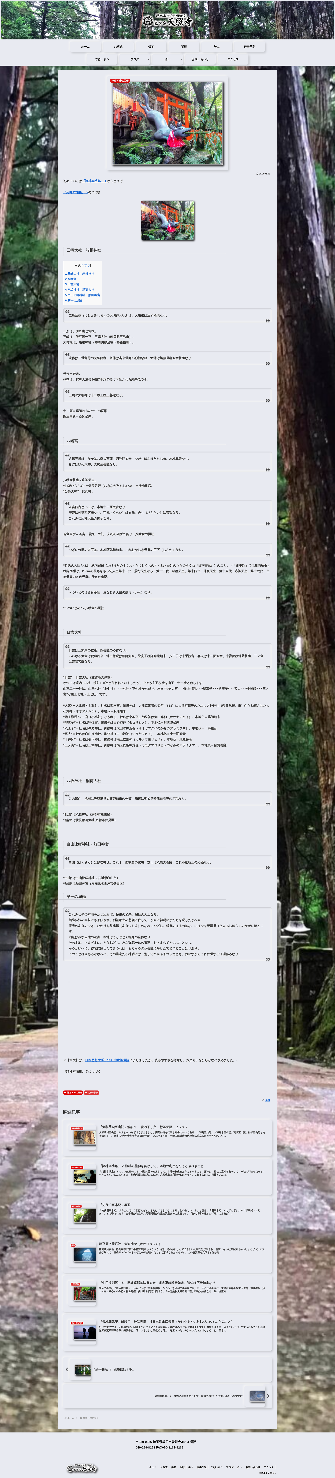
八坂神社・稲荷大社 (79, 289)
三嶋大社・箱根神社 (79, 273)
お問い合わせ (253, 1467)
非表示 (86, 265)
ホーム (153, 1467)
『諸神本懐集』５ (75, 192)
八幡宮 (70, 279)
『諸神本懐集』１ (94, 181)
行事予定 (202, 1467)
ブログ (229, 1467)
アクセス (269, 1467)
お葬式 (164, 1467)
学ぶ (190, 1467)
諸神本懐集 (93, 1092)
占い (239, 1467)
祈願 (182, 1467)
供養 (173, 1467)
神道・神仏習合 (74, 1092)
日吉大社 (72, 284)
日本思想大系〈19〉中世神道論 (107, 1060)
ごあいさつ (216, 1467)
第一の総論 (73, 300)
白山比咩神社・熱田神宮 (82, 295)
